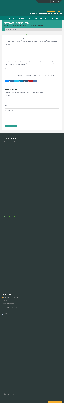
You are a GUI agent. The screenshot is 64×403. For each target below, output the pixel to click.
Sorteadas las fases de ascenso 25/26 (9, 312)
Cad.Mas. (48, 75)
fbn (51, 75)
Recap (57, 50)
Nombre (7, 105)
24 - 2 (29, 50)
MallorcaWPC (20, 75)
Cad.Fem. (44, 75)
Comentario (7, 95)
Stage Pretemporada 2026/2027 (8, 303)
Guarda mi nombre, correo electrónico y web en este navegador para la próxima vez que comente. (24, 122)
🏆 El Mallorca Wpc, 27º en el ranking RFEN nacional (10, 298)
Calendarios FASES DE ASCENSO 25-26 (9, 307)
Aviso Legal (8, 395)
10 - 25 (29, 57)
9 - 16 (29, 53)
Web (6, 116)
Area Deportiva (29, 75)
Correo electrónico (9, 110)
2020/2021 (36, 75)
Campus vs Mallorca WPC (21, 53)
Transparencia (14, 395)
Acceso (53, 1)
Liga (53, 75)
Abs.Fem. (40, 75)
